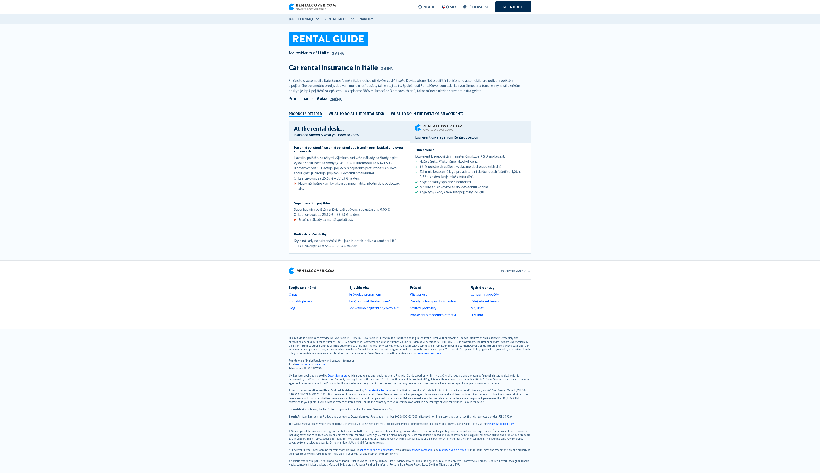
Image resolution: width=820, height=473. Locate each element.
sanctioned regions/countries (376, 449)
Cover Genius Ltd (337, 375)
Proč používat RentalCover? (369, 301)
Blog (292, 307)
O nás (293, 294)
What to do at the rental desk (356, 113)
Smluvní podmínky (423, 307)
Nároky (366, 18)
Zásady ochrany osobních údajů (433, 301)
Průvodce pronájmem (365, 294)
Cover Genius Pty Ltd (377, 390)
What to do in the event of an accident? (427, 113)
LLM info (477, 314)
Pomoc (429, 6)
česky (451, 6)
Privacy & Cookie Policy (500, 423)
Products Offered (305, 113)
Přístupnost (418, 294)
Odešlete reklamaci (485, 301)
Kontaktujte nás (300, 301)
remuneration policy (429, 353)
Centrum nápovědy (485, 294)
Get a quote (513, 6)
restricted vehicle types (452, 449)
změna (338, 53)
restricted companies (421, 449)
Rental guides (336, 18)
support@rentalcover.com (311, 364)
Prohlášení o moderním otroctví (433, 314)
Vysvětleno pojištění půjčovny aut (374, 307)
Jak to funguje (301, 18)
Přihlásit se (478, 6)
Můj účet (477, 307)
